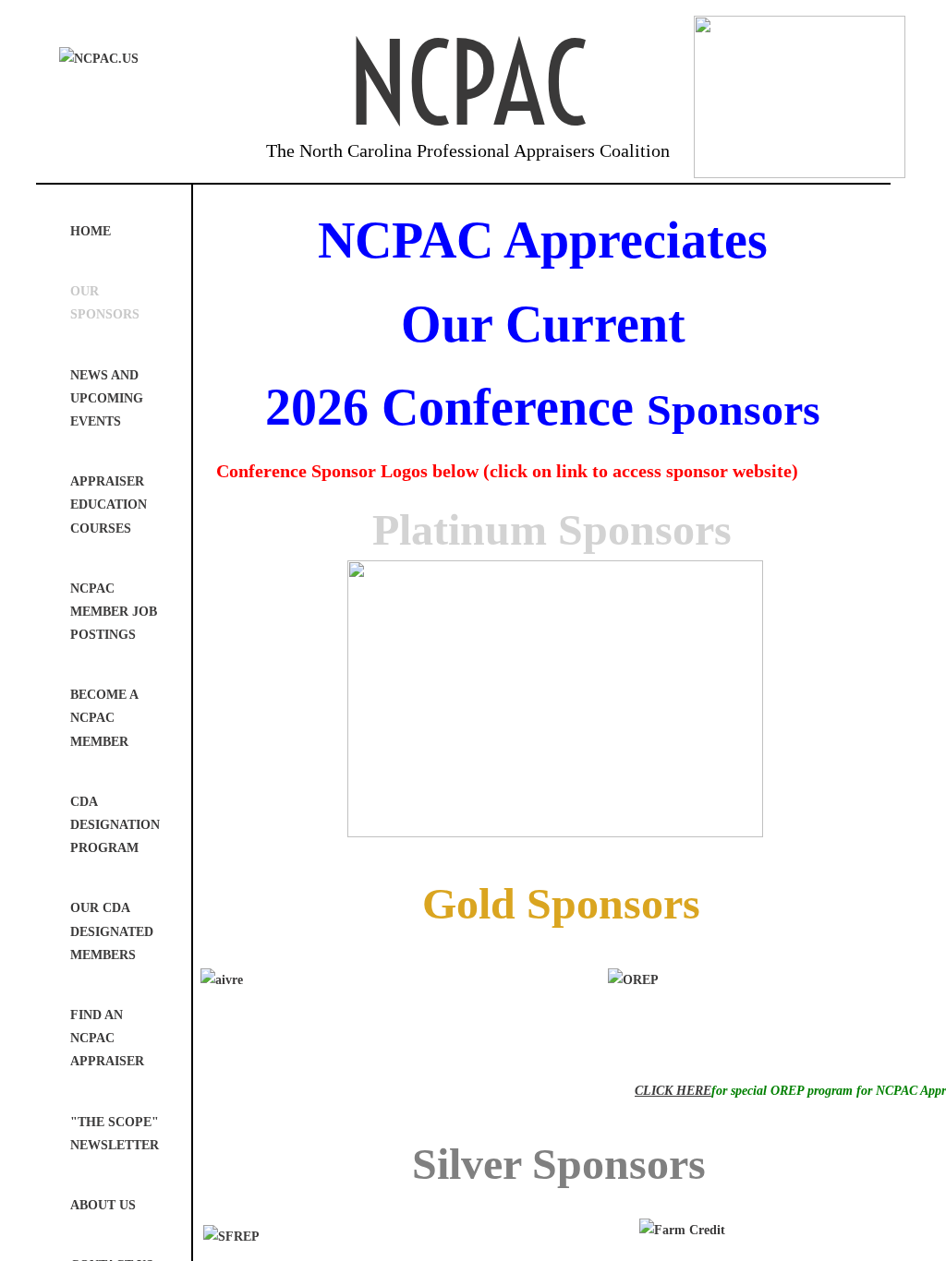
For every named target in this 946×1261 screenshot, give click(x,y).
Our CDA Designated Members (111, 931)
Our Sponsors (104, 302)
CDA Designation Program (115, 825)
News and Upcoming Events (106, 398)
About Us (103, 1205)
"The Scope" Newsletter (114, 1133)
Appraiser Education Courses (108, 504)
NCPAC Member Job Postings (113, 612)
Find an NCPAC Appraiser (107, 1038)
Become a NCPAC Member (104, 718)
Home (90, 231)
